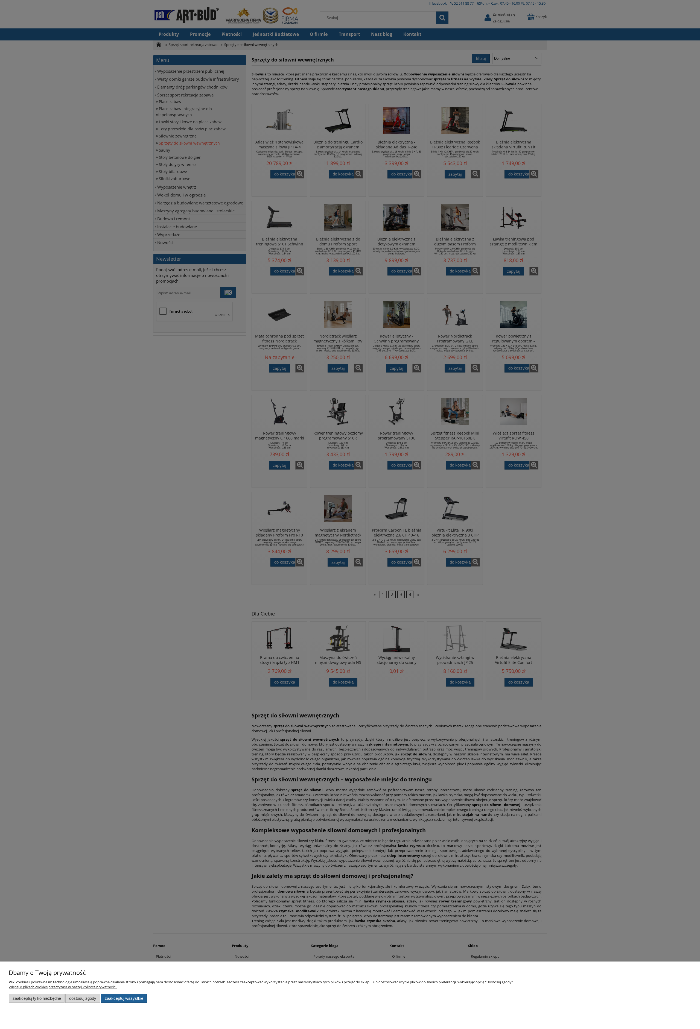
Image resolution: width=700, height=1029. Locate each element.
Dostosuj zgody (82, 998)
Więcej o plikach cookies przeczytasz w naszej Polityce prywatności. (63, 986)
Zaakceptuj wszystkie (124, 998)
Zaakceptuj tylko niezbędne (37, 998)
